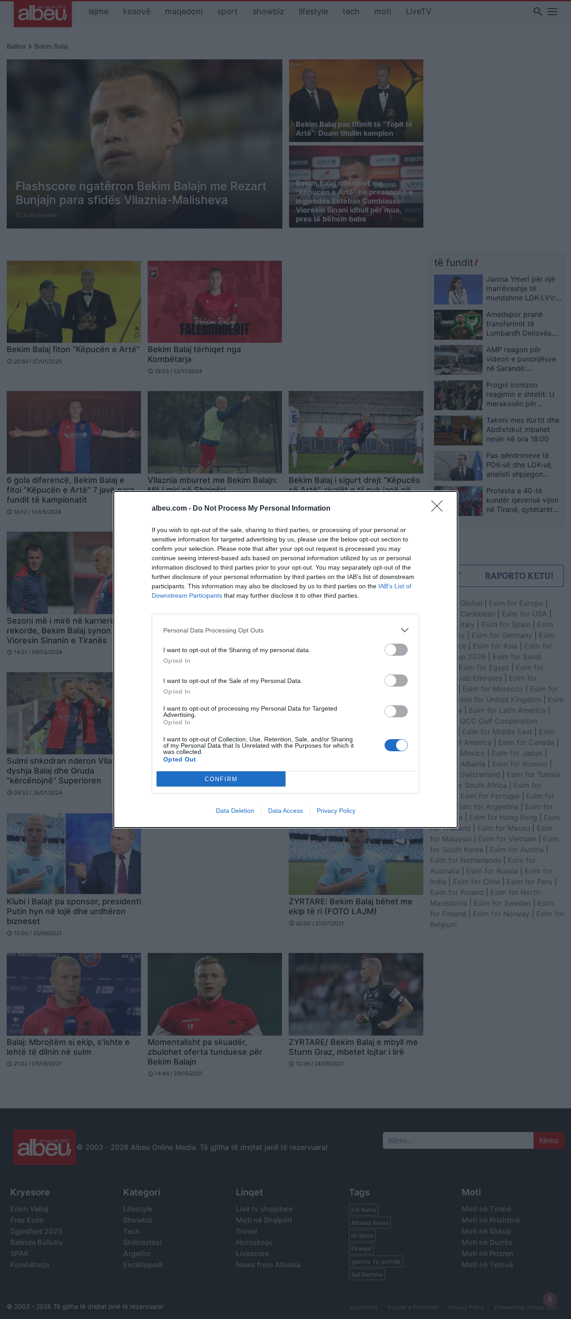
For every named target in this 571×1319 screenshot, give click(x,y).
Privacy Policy (336, 810)
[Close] (439, 508)
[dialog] (285, 659)
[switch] (396, 650)
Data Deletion (235, 810)
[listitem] (285, 630)
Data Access (285, 810)
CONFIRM (221, 779)
